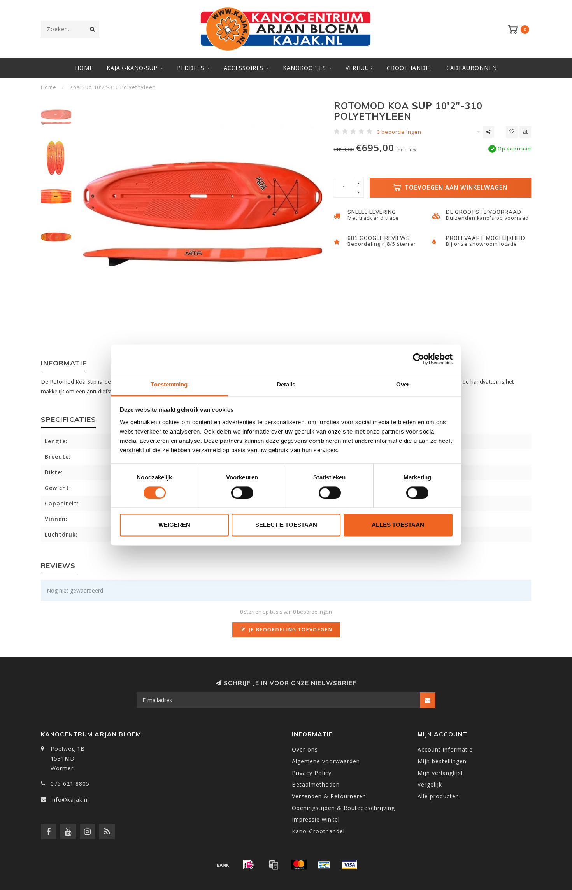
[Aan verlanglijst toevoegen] (512, 132)
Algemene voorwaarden (326, 761)
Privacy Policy (312, 772)
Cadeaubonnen (471, 68)
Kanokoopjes (304, 68)
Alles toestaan (398, 525)
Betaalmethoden (316, 784)
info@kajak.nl (70, 799)
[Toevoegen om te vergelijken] (525, 132)
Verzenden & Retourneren (329, 796)
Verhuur (359, 68)
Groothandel (410, 68)
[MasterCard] (299, 865)
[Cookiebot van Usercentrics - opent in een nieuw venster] (418, 359)
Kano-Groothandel (318, 831)
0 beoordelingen (399, 132)
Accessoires (243, 68)
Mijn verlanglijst (440, 772)
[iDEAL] (248, 865)
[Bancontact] (324, 865)
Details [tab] (286, 384)
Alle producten (438, 796)
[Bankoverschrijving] (223, 865)
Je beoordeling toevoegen (289, 629)
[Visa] (349, 865)
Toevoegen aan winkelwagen (455, 188)
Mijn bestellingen (442, 761)
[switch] (242, 492)
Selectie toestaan (286, 525)
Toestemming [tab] (169, 384)
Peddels (190, 68)
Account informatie (445, 749)
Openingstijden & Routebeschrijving (343, 807)
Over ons (305, 749)
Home (84, 68)
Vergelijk (430, 784)
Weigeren (174, 525)
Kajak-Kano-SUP (132, 68)
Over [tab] (402, 384)
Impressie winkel (316, 819)
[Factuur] (273, 865)
